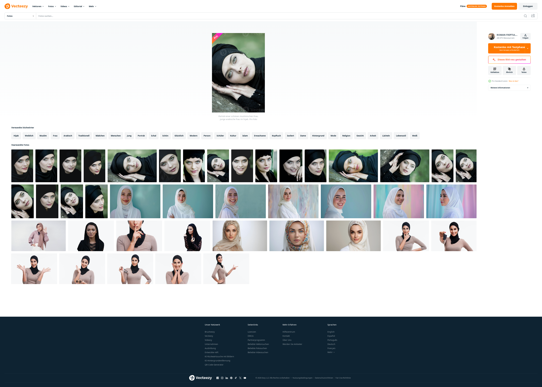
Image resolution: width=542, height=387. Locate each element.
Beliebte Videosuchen (258, 352)
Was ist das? (513, 81)
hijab (16, 135)
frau (55, 135)
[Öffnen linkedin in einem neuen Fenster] (227, 378)
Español (331, 336)
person (207, 135)
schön (165, 135)
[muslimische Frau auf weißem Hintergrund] (406, 236)
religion (346, 135)
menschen (116, 135)
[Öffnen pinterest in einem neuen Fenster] (231, 378)
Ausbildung (210, 348)
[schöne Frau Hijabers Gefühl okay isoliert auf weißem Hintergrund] (38, 236)
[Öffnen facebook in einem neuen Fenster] (218, 378)
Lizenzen (252, 331)
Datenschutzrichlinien (324, 378)
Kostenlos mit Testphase (509, 48)
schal (153, 135)
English (331, 331)
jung (129, 135)
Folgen (525, 38)
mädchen (100, 135)
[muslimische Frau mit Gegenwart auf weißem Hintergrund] (82, 268)
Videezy (208, 340)
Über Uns (287, 340)
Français (331, 348)
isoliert (290, 135)
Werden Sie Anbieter (292, 344)
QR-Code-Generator (214, 364)
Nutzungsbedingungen (302, 378)
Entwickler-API (211, 352)
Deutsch (331, 344)
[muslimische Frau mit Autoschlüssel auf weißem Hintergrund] (454, 236)
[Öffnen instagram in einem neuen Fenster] (222, 378)
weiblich (29, 135)
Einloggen (528, 6)
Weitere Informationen (500, 88)
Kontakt (286, 336)
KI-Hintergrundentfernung (217, 360)
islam (245, 135)
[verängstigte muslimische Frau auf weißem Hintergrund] (139, 236)
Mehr (91, 6)
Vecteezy (209, 336)
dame (303, 135)
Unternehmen (211, 344)
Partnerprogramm (256, 340)
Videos (64, 6)
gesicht (360, 135)
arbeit (373, 135)
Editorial (78, 6)
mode (333, 135)
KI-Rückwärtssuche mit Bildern (219, 356)
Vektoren (36, 6)
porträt (141, 135)
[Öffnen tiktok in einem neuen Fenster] (236, 378)
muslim (43, 135)
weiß (414, 135)
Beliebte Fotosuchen (257, 348)
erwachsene (260, 135)
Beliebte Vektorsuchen (258, 344)
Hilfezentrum (289, 331)
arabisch (68, 135)
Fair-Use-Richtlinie (343, 378)
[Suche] (525, 16)
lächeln (386, 135)
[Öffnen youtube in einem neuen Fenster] (245, 378)
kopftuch (276, 135)
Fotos (51, 6)
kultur (233, 135)
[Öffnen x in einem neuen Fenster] (240, 378)
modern (193, 135)
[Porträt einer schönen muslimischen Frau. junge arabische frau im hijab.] (22, 165)
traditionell (83, 135)
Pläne (462, 6)
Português (332, 340)
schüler (220, 135)
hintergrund (318, 135)
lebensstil (401, 135)
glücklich (179, 135)
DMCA (251, 336)
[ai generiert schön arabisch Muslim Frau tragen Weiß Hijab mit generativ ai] (135, 201)
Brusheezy (210, 331)
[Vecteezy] (16, 6)
